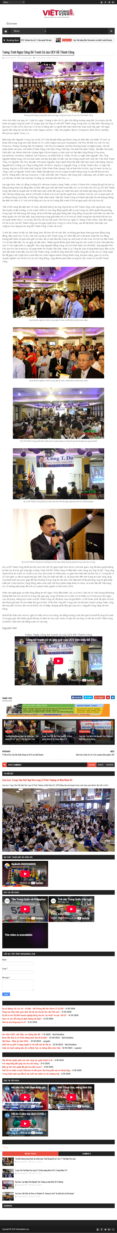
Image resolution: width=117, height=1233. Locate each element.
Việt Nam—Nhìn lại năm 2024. (15, 1040)
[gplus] (113, 2)
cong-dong (40, 57)
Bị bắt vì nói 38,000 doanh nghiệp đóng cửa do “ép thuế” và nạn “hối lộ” (34, 1015)
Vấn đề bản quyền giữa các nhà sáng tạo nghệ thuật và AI (27, 1060)
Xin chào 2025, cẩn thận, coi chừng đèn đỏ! (21, 1034)
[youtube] (101, 2)
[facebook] (105, 2)
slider (48, 57)
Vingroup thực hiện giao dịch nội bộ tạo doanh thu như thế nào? (31, 1011)
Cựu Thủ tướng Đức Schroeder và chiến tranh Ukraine (55, 40)
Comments (86, 1154)
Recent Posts (30, 1154)
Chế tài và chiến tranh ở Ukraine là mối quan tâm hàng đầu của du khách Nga (36, 1070)
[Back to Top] (113, 1229)
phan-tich (30, 40)
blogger (92, 764)
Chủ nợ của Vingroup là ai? (14, 1021)
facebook (109, 764)
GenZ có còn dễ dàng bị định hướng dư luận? (22, 1018)
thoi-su (55, 57)
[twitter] (109, 2)
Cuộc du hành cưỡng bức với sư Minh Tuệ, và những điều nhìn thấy (31, 1047)
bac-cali (9, 732)
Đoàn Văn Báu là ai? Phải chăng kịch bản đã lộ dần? (24, 1037)
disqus (100, 764)
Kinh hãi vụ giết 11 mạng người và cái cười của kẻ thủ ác (26, 1044)
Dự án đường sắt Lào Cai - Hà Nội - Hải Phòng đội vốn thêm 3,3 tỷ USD (32, 1008)
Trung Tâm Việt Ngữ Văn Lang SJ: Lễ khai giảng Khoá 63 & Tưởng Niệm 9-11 (57, 738)
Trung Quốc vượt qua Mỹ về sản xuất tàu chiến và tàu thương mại (30, 1073)
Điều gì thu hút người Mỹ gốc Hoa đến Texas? (22, 1066)
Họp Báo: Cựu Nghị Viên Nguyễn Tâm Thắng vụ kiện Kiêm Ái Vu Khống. (96, 738)
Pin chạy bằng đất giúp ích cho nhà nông (20, 1063)
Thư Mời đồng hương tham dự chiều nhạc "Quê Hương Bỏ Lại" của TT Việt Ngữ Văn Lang (21, 738)
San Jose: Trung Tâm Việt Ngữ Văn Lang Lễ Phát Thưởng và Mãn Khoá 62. (37, 780)
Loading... (5, 1147)
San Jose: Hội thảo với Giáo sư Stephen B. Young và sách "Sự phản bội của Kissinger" (45, 1193)
